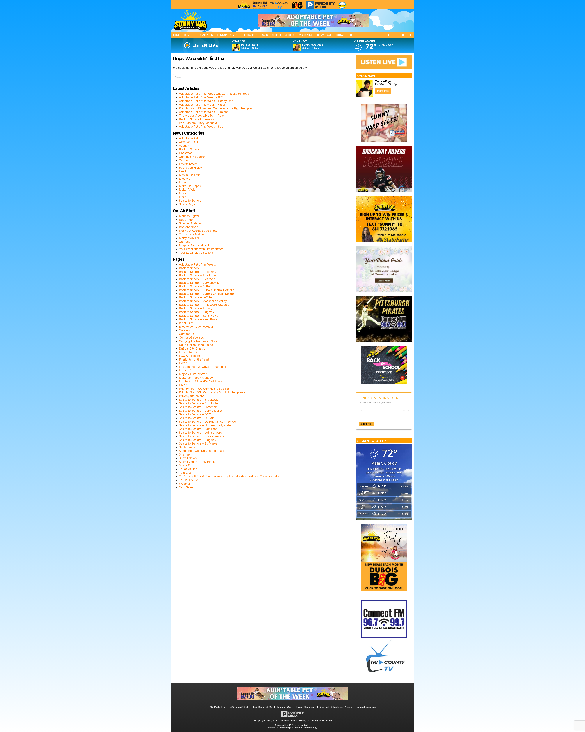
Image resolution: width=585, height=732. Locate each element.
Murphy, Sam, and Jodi (194, 245)
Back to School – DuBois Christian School (206, 294)
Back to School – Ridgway (196, 312)
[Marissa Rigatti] (239, 47)
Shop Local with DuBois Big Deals (201, 451)
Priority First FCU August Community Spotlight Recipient (216, 108)
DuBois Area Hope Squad (196, 345)
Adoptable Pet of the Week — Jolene (203, 112)
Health (183, 171)
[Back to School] (384, 365)
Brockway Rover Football (196, 326)
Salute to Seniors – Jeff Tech (198, 429)
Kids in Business (189, 175)
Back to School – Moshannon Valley (203, 301)
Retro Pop (186, 220)
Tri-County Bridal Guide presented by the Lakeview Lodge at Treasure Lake (229, 476)
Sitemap (184, 454)
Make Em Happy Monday (196, 378)
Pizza (182, 197)
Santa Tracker (188, 447)
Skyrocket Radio (300, 725)
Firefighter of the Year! (194, 359)
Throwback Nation (191, 234)
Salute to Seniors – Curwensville (200, 410)
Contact (340, 35)
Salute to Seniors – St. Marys (198, 443)
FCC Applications (190, 356)
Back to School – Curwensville (199, 283)
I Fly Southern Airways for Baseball (202, 367)
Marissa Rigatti (189, 216)
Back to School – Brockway (197, 272)
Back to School (271, 35)
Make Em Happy (190, 186)
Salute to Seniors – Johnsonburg (200, 432)
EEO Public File (189, 352)
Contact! (184, 241)
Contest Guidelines (191, 337)
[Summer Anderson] (300, 47)
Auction (184, 146)
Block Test (186, 323)
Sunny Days (187, 204)
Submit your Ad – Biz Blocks (197, 462)
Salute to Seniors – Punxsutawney (201, 436)
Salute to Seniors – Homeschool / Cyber (205, 425)
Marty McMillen (189, 238)
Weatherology (309, 727)
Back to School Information (197, 119)
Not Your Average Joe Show (198, 230)
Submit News (188, 458)
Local (182, 182)
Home (176, 35)
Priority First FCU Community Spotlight (204, 389)
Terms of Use (188, 469)
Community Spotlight (192, 156)
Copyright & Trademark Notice (199, 341)
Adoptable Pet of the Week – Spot (201, 126)
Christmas (185, 153)
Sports (289, 35)
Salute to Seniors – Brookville (198, 403)
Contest (184, 160)
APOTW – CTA (188, 142)
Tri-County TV (188, 480)
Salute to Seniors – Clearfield (198, 407)
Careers (184, 330)
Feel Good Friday (190, 167)
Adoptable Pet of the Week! (197, 264)
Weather (184, 484)
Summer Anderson (191, 223)
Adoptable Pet (188, 138)
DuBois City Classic (192, 348)
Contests (190, 35)
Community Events (228, 35)
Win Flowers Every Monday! (198, 123)
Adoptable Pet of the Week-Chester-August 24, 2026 (214, 93)
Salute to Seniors (190, 200)
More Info (383, 90)
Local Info (250, 35)
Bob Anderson (188, 227)
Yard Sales (305, 35)
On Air (183, 385)
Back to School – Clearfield (197, 279)
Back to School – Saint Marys (198, 315)
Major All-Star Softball (193, 374)
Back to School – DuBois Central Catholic (206, 290)
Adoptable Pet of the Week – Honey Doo (206, 101)
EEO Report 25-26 (262, 707)
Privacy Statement (191, 396)
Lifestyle (184, 178)
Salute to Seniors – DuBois (196, 418)
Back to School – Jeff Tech (197, 297)
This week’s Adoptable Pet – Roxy (202, 115)
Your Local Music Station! (196, 252)
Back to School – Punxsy (195, 308)
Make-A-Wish (188, 189)
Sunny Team (323, 35)
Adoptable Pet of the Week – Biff (201, 97)
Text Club (185, 473)
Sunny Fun (206, 35)
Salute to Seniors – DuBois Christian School (208, 421)
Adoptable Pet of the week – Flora (202, 104)
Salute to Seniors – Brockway (198, 399)
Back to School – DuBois (195, 286)
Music (183, 193)
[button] (351, 35)
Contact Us (186, 334)
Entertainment (188, 164)
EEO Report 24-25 (239, 707)
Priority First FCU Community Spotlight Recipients (212, 392)
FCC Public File (217, 707)
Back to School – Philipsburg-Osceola (204, 304)
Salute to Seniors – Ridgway (197, 440)
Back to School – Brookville (197, 275)
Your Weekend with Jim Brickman (201, 249)
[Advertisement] (313, 20)
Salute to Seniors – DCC (195, 414)
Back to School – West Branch (199, 319)
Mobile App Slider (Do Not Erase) (201, 381)
